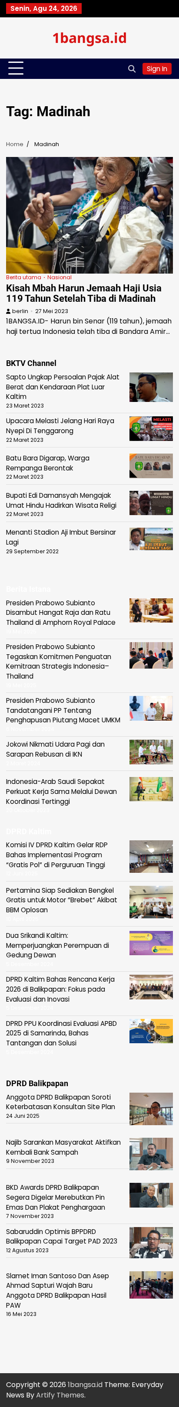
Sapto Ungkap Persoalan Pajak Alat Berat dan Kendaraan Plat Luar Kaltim (62, 386)
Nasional (59, 277)
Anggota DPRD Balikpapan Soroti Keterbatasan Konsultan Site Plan (60, 1102)
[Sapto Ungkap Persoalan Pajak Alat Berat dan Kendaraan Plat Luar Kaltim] (151, 388)
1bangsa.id (89, 37)
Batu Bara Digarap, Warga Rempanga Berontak (48, 463)
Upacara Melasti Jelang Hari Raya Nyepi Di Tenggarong (60, 425)
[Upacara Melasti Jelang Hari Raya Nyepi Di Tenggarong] (151, 430)
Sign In (157, 68)
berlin (20, 311)
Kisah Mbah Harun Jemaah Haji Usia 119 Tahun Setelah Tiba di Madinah (84, 293)
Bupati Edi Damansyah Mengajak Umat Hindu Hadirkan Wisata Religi (61, 500)
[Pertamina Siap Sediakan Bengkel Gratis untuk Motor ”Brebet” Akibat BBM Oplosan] (151, 903)
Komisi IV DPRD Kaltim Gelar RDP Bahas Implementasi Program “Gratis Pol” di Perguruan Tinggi (57, 854)
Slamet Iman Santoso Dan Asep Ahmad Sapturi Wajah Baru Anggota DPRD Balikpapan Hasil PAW (57, 1290)
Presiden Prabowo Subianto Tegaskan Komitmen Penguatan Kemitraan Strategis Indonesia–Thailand (58, 661)
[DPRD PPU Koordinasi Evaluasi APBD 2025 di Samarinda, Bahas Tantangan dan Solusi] (151, 1032)
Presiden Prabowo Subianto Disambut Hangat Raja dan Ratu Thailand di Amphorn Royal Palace (61, 612)
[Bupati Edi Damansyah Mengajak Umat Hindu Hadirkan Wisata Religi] (151, 504)
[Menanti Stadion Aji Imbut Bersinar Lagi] (151, 540)
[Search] (131, 68)
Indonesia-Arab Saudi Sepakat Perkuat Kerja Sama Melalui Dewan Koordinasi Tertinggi (61, 791)
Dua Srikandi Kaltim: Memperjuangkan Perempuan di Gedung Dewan (57, 945)
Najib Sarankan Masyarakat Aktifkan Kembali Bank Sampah (63, 1147)
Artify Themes (60, 1395)
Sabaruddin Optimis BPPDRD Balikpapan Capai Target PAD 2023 (61, 1236)
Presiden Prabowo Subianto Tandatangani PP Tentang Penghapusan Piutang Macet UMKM (63, 710)
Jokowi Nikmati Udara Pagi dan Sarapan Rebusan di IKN (55, 749)
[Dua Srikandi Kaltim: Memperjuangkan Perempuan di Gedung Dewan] (151, 944)
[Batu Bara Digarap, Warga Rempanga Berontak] (151, 467)
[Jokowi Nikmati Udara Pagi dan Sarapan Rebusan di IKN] (151, 753)
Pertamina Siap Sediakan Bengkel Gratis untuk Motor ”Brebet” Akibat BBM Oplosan (61, 900)
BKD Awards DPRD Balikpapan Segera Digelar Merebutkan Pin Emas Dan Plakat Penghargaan (55, 1197)
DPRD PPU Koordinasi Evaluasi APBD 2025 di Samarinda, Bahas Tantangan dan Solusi (61, 1033)
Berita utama (23, 277)
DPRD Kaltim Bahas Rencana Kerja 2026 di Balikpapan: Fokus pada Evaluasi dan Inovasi (60, 989)
